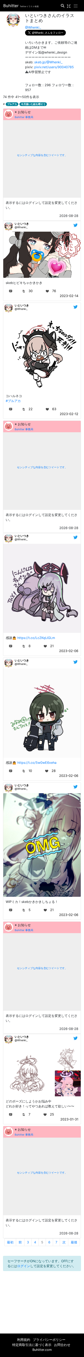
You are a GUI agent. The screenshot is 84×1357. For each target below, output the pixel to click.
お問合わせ (62, 1345)
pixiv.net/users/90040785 (54, 67)
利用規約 (23, 1340)
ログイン (23, 1266)
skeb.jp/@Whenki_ (48, 62)
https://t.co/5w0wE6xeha (36, 763)
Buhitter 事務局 (24, 117)
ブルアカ (12, 104)
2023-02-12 (69, 414)
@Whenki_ (33, 27)
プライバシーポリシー (49, 1340)
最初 (10, 1242)
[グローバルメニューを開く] (76, 6)
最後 (74, 1242)
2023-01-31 (69, 1119)
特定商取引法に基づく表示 (31, 1345)
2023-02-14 (69, 296)
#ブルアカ (13, 401)
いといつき (22, 223)
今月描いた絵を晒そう (33, 104)
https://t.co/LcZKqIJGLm (36, 638)
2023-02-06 (68, 651)
